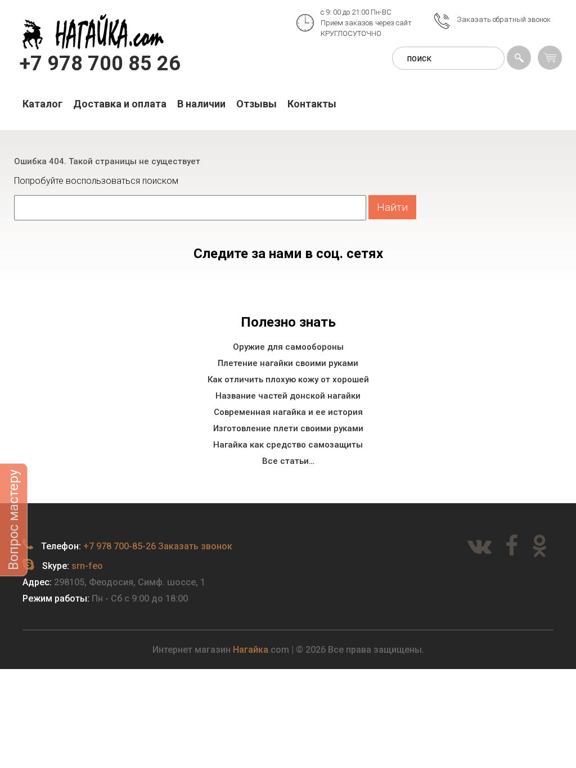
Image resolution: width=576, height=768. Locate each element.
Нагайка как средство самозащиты (288, 445)
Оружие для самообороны (288, 347)
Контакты (311, 104)
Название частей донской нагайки (288, 396)
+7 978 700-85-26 (119, 546)
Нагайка (250, 649)
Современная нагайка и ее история (288, 412)
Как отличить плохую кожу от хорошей (288, 379)
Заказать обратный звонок (504, 19)
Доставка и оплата (119, 104)
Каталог (42, 104)
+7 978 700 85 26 (100, 63)
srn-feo (87, 566)
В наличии (201, 104)
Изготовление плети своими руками (288, 428)
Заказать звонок (195, 546)
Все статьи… (288, 461)
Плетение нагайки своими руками (288, 363)
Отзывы (256, 104)
